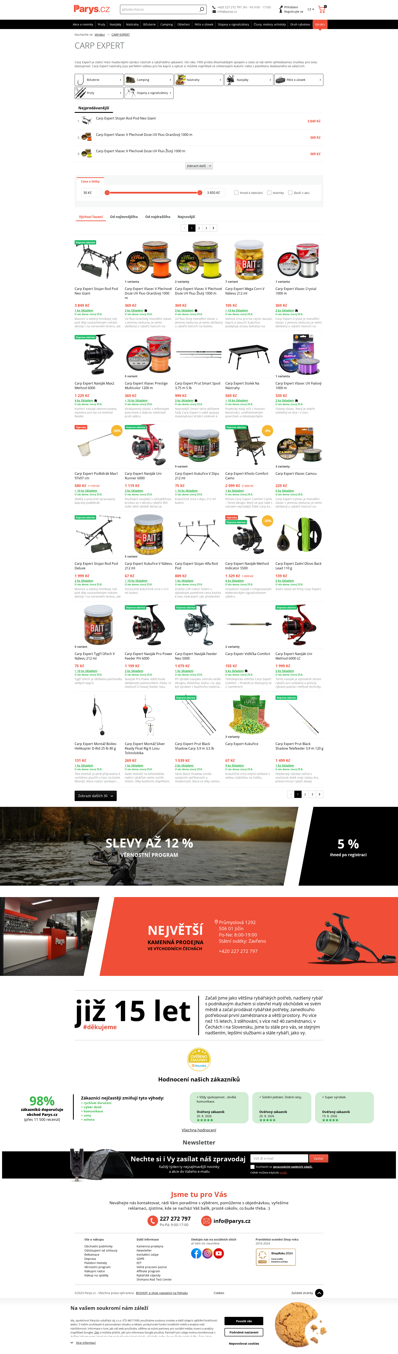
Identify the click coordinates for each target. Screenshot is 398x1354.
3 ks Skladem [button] (134, 310)
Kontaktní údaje (148, 1255)
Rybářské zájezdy (148, 1275)
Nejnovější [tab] (186, 216)
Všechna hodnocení (199, 1130)
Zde (96, 1332)
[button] (202, 9)
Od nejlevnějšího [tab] (124, 216)
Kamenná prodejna (150, 1246)
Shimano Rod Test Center (154, 1279)
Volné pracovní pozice (152, 1267)
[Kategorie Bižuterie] (99, 80)
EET (139, 1263)
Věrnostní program (97, 1267)
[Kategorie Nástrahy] (199, 80)
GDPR (140, 1259)
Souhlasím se (264, 1167)
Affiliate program (148, 1271)
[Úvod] (92, 9)
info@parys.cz (227, 11)
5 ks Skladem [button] (284, 491)
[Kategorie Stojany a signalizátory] (149, 93)
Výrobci (100, 35)
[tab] (90, 181)
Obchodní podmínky (98, 1246)
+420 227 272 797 (229, 7)
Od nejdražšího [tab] (157, 216)
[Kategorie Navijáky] (249, 80)
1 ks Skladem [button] (84, 310)
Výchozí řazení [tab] (91, 216)
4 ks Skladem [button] (84, 400)
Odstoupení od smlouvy (100, 1250)
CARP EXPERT (121, 35)
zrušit (283, 1172)
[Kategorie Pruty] (99, 93)
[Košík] (322, 9)
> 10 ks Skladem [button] (236, 310)
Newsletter (144, 1250)
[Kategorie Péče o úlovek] (299, 80)
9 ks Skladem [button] (234, 765)
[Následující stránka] (213, 228)
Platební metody (95, 1263)
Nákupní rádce (94, 1271)
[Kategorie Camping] (149, 80)
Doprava (90, 1259)
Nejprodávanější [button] (93, 107)
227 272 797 (175, 1218)
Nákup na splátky (96, 1275)
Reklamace (91, 1255)
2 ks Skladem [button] (284, 310)
